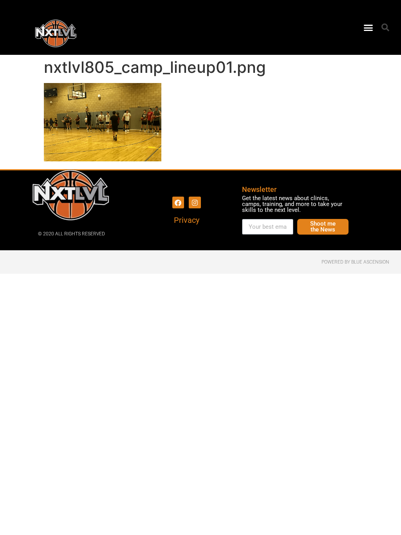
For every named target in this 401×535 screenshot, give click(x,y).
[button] (368, 27)
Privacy (186, 220)
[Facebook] (178, 203)
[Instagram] (195, 203)
